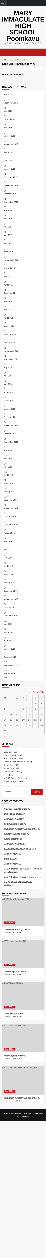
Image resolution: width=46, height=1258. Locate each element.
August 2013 (9, 368)
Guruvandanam (10, 752)
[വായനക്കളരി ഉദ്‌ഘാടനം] (23, 1038)
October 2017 (10, 194)
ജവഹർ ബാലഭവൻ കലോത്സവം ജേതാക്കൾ (18, 883)
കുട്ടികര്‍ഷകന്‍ (10, 859)
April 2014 (8, 318)
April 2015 (8, 285)
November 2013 (11, 351)
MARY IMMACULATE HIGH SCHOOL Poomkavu (23, 25)
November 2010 (11, 599)
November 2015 (11, 260)
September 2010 (11, 616)
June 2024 (8, 95)
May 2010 (8, 632)
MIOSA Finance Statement (15, 778)
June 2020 (8, 111)
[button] (4, 52)
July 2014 (8, 301)
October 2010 (10, 608)
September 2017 (11, 202)
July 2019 (8, 128)
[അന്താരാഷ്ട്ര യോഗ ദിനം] (23, 954)
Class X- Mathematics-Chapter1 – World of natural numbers (23, 870)
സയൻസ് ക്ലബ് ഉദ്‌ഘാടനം (16, 834)
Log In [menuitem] (3, 3)
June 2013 (8, 376)
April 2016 (8, 252)
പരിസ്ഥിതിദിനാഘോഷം (14, 844)
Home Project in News (14, 759)
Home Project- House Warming (18, 762)
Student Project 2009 (13, 781)
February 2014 (10, 334)
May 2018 (8, 161)
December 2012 (11, 417)
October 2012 (10, 434)
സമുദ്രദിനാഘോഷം (13, 839)
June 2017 (8, 227)
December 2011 (11, 500)
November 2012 (11, 426)
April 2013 (8, 392)
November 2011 (11, 508)
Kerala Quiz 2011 (11, 768)
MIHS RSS (8, 775)
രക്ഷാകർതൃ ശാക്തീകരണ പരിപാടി (20, 849)
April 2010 (8, 641)
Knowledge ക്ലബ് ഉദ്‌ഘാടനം (17, 809)
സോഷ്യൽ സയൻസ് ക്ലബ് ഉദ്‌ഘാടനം (22, 829)
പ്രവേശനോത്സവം (12, 854)
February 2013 (10, 401)
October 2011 (10, 516)
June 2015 (8, 277)
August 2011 (9, 533)
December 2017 (11, 177)
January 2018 (9, 169)
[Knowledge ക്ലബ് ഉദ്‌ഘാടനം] (23, 912)
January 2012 (9, 492)
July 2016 (8, 244)
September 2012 (11, 442)
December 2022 (11, 103)
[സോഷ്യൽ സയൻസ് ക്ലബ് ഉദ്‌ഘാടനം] (23, 1080)
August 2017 (9, 210)
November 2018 (11, 144)
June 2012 (8, 467)
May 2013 (8, 384)
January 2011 (9, 583)
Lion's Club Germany (13, 772)
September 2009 (11, 665)
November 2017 (11, 186)
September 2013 (11, 359)
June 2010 (8, 624)
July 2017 (8, 219)
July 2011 (8, 541)
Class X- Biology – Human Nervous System (22, 877)
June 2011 (8, 550)
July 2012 (8, 459)
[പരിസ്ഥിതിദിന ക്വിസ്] (23, 996)
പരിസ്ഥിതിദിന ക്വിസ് (13, 819)
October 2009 (10, 657)
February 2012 (10, 483)
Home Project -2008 (13, 755)
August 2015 (9, 268)
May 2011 (8, 558)
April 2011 (8, 566)
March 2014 (9, 326)
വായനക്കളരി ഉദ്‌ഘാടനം (15, 824)
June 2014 (8, 310)
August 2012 (9, 450)
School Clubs (9, 923)
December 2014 (11, 293)
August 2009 (9, 674)
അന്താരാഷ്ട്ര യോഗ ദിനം (15, 814)
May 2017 (8, 235)
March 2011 (9, 574)
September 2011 (11, 525)
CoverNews (38, 1113)
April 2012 (8, 475)
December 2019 (11, 119)
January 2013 (9, 409)
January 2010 (9, 649)
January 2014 (9, 343)
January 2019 (9, 136)
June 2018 (8, 152)
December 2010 (11, 591)
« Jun (4, 737)
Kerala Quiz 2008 (11, 765)
